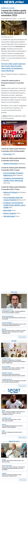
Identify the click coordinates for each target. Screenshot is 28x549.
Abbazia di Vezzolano (10, 163)
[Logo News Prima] (14, 2)
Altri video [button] (23, 480)
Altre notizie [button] (22, 337)
